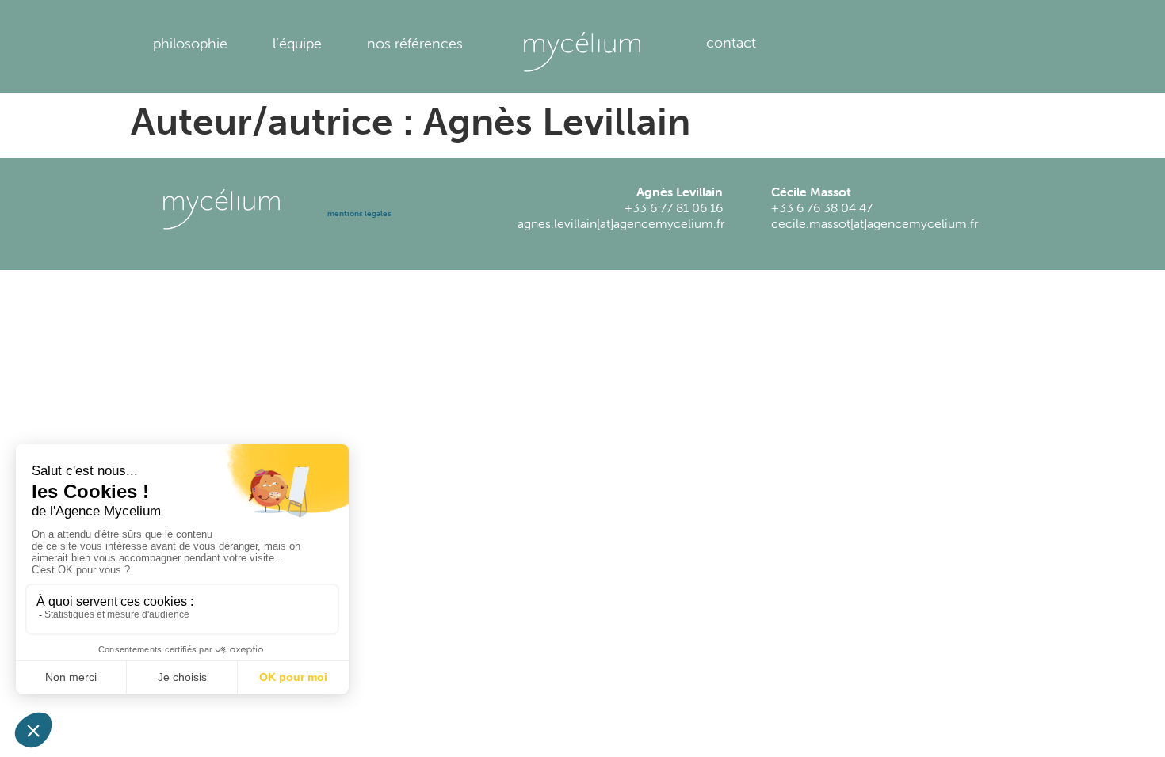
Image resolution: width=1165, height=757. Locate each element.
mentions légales (359, 214)
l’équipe (297, 43)
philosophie (190, 43)
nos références (415, 43)
